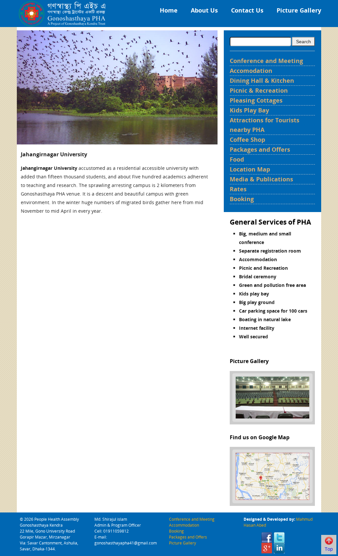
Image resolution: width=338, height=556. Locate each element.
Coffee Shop (247, 139)
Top (329, 549)
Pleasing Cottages (256, 100)
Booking (242, 199)
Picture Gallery (299, 10)
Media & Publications (261, 179)
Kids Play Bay (249, 110)
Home (169, 10)
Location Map (250, 169)
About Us (204, 10)
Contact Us (247, 10)
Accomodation (251, 71)
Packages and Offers (260, 149)
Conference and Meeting (266, 61)
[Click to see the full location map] (272, 476)
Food (237, 159)
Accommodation (184, 525)
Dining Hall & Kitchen (262, 80)
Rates (238, 189)
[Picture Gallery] (272, 397)
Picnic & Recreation (259, 90)
